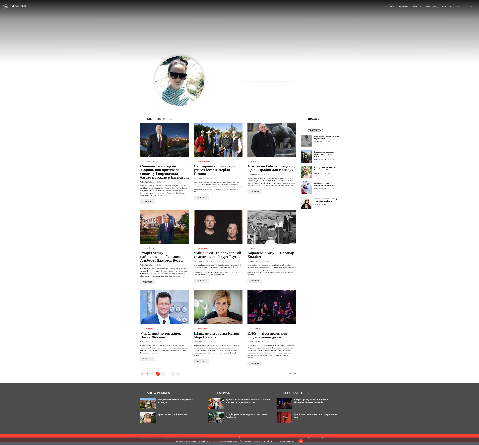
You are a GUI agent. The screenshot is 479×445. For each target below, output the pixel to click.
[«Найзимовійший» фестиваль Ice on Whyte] (306, 187)
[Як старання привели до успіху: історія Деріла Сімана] (218, 140)
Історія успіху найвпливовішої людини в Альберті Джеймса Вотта (162, 256)
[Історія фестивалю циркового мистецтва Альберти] (216, 417)
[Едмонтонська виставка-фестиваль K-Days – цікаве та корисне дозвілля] (216, 403)
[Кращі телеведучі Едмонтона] (148, 417)
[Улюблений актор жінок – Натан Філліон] (164, 307)
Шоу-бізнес (202, 248)
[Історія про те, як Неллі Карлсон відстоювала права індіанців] (284, 403)
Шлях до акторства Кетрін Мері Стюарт (216, 335)
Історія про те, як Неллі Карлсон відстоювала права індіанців (311, 401)
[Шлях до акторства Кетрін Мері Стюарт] (218, 307)
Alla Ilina (318, 142)
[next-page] (178, 374)
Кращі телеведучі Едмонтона (172, 414)
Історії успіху (150, 161)
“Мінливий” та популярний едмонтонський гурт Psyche (217, 255)
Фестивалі (255, 329)
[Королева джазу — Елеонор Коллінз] (271, 227)
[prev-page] (142, 374)
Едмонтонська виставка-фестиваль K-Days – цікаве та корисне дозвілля (248, 401)
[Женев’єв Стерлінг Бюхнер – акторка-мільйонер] (306, 203)
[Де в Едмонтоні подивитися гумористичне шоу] (284, 417)
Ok (300, 441)
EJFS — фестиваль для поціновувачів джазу (267, 335)
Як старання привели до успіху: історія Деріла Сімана (214, 170)
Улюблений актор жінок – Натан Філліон (162, 335)
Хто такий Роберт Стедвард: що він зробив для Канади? (271, 168)
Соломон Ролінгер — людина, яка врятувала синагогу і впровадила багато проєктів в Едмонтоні (164, 171)
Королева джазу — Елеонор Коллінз (270, 255)
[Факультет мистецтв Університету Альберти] (148, 403)
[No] (476, 441)
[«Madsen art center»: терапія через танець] (306, 141)
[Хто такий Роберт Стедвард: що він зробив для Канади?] (271, 140)
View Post (147, 201)
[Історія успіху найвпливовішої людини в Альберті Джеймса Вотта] (164, 227)
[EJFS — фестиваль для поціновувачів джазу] (271, 307)
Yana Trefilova (146, 182)
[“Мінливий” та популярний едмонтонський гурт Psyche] (218, 227)
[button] (451, 6)
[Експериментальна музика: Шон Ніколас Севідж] (306, 172)
